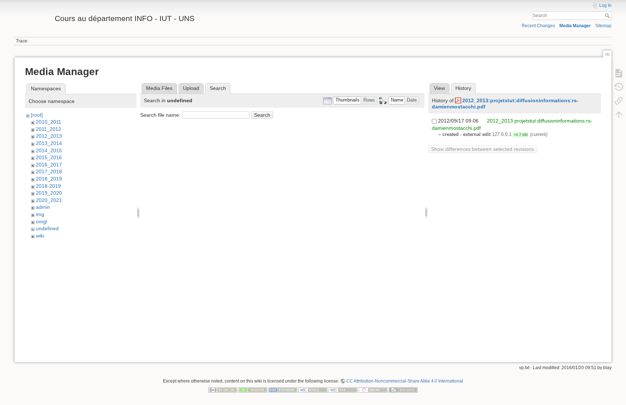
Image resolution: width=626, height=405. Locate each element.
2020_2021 (49, 200)
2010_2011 (48, 122)
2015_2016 (49, 157)
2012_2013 (49, 136)
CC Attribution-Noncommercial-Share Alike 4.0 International (404, 381)
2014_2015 (49, 150)
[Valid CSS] (343, 389)
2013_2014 (49, 143)
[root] (37, 115)
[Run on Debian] (373, 389)
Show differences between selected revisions (482, 149)
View (439, 88)
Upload (191, 88)
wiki (40, 236)
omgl (41, 221)
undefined (47, 228)
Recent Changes (538, 25)
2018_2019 (49, 179)
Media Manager (575, 25)
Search (608, 15)
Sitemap (603, 25)
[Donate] (252, 389)
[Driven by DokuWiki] (403, 389)
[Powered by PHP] (282, 389)
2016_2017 (49, 165)
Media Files (159, 88)
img (40, 214)
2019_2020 (49, 193)
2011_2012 (48, 129)
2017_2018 (49, 171)
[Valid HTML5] (313, 389)
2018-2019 (48, 186)
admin (43, 207)
